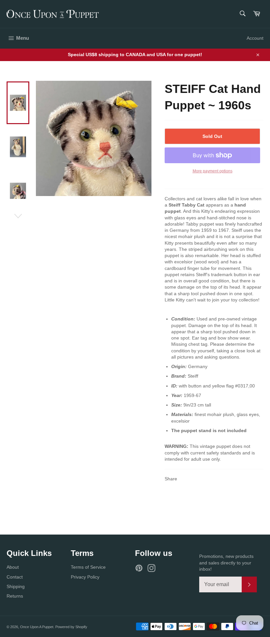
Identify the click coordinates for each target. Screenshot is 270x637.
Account (255, 38)
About (13, 567)
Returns (15, 596)
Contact (15, 577)
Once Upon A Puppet (36, 627)
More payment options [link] (212, 171)
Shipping (16, 586)
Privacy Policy (85, 577)
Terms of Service (88, 567)
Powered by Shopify (71, 627)
